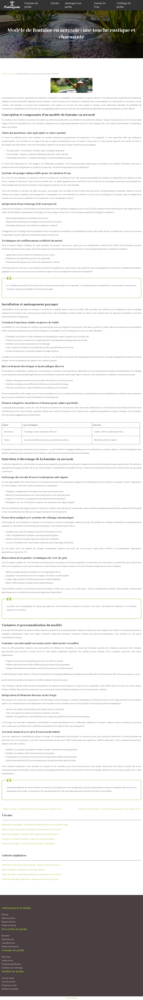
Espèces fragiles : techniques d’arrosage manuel (23, 870)
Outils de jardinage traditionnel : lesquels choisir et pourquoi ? (30, 879)
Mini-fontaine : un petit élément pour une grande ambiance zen (33, 809)
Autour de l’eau (100, 5)
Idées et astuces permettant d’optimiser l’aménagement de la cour (31, 829)
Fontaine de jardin (31, 5)
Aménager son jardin (73, 5)
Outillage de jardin (124, 5)
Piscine (55, 3)
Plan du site (71, 998)
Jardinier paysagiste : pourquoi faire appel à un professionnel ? (30, 834)
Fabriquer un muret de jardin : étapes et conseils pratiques (28, 839)
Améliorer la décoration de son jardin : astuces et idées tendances (31, 865)
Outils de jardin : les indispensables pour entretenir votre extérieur (32, 874)
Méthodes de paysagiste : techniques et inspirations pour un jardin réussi (35, 825)
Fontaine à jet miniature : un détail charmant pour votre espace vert (108, 809)
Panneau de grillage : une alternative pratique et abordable (28, 843)
